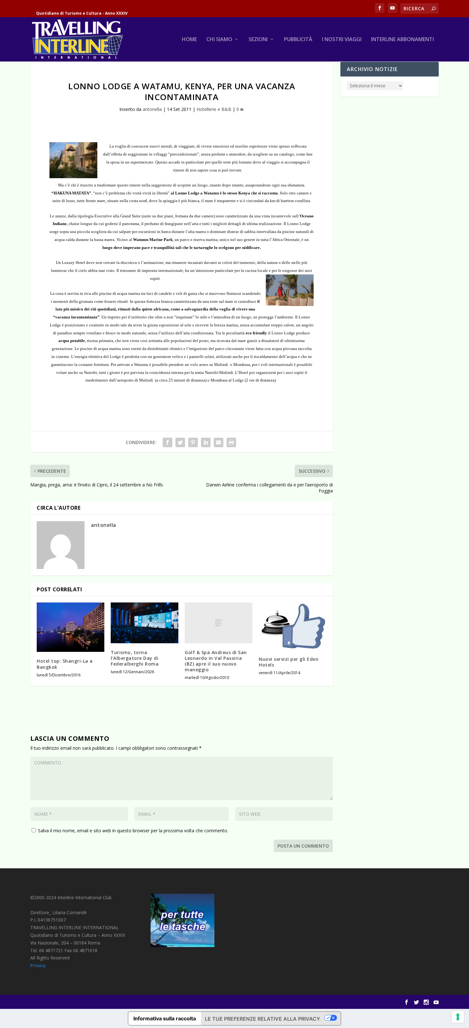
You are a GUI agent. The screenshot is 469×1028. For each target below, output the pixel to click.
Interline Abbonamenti (402, 40)
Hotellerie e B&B (214, 109)
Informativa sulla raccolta (164, 1018)
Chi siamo (219, 40)
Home (189, 40)
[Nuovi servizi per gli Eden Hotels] (292, 626)
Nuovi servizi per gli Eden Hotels (288, 662)
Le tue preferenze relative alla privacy (262, 1019)
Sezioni (258, 40)
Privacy (38, 965)
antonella (152, 109)
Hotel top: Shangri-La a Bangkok (65, 664)
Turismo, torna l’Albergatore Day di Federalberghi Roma (135, 658)
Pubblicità (298, 40)
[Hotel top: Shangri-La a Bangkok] (70, 627)
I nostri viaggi (341, 40)
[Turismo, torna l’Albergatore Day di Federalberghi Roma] (144, 622)
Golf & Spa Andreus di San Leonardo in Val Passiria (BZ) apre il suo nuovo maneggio (216, 661)
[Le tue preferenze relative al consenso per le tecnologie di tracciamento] (458, 1017)
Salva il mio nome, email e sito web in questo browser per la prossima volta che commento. (133, 831)
